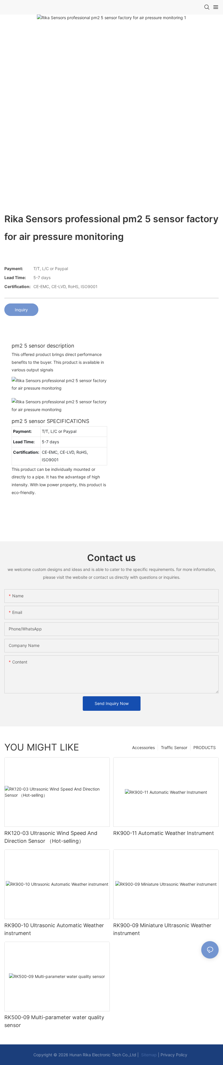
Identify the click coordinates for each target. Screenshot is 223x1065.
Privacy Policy (174, 1054)
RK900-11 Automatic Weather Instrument (163, 833)
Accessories (143, 747)
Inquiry (21, 309)
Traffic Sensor (174, 747)
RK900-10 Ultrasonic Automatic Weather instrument (54, 929)
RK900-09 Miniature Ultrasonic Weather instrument (162, 929)
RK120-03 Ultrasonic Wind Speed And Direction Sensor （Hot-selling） (50, 837)
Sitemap (148, 1054)
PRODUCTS (204, 747)
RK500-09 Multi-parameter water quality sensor (54, 1021)
